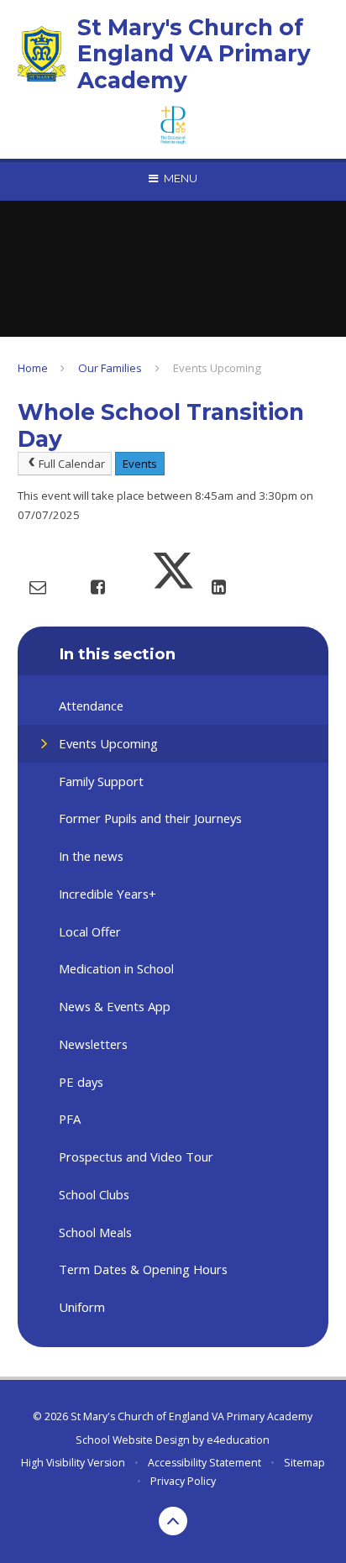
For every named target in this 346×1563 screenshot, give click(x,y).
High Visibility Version (73, 1462)
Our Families (110, 367)
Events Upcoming (217, 367)
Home (33, 367)
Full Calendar (72, 463)
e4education (238, 1440)
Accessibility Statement (204, 1462)
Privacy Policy (183, 1481)
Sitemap (304, 1462)
